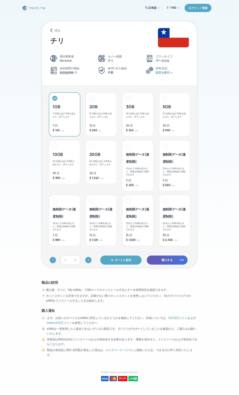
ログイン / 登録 (198, 8)
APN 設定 (161, 68)
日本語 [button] (152, 8)
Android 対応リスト (59, 323)
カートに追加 (123, 260)
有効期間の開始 (69, 68)
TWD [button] (173, 8)
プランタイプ (164, 56)
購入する (173, 260)
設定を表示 (163, 72)
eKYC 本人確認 (117, 68)
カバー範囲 (115, 56)
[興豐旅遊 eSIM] (34, 7)
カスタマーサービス (118, 350)
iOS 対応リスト (178, 318)
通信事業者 (67, 56)
